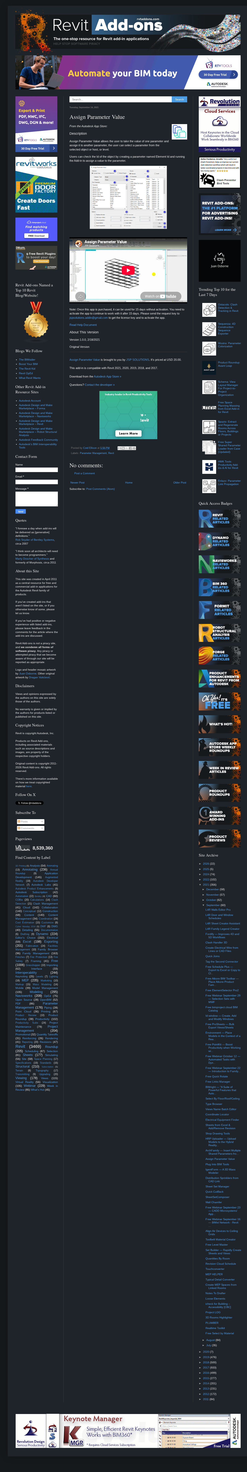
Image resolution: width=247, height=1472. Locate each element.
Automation (21, 896)
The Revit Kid (27, 368)
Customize (47, 922)
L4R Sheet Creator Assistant (223, 923)
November (213, 894)
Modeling (36, 992)
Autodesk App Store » (107, 376)
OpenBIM (46, 999)
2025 (206, 869)
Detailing (27, 929)
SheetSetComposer (217, 1197)
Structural (22, 1066)
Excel (27, 941)
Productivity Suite (26, 1022)
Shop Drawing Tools (218, 1133)
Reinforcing (29, 1038)
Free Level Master (217, 1244)
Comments (27, 828)
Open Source (23, 999)
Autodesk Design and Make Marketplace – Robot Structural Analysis (38, 432)
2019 (206, 1357)
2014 (206, 1383)
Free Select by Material (220, 1333)
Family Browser (48, 949)
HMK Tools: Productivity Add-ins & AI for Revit (228, 465)
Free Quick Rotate (217, 1076)
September (213, 905)
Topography (42, 1070)
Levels (39, 976)
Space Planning (43, 1059)
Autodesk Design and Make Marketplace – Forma (35, 407)
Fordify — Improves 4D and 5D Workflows (222, 935)
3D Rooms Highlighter (219, 1317)
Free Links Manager (218, 1081)
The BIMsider (27, 359)
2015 (206, 1378)
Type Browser (214, 1103)
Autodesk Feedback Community (38, 439)
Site (24, 1058)
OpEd (47, 995)
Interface (36, 968)
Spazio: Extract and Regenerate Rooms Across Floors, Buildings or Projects (228, 428)
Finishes (20, 957)
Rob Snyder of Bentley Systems (34, 539)
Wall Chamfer (214, 1202)
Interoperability (26, 972)
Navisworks (23, 996)
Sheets (28, 1055)
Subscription (47, 1067)
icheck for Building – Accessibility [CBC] (218, 1305)
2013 (206, 1388)
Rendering (51, 1038)
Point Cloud (23, 1011)
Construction (50, 911)
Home (129, 482)
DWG (54, 926)
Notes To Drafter (216, 1293)
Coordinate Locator (217, 1114)
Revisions (46, 1041)
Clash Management (45, 903)
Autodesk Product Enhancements (34, 888)
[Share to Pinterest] (134, 448)
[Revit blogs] (36, 342)
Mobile (19, 987)
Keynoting (21, 976)
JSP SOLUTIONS (137, 359)
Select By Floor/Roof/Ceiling (223, 1098)
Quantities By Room (218, 1258)
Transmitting (22, 1074)
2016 (206, 1372)
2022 (206, 879)
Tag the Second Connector (222, 961)
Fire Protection (38, 957)
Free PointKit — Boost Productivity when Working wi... (223, 1048)
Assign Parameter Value (84, 359)
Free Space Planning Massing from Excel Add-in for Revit (229, 407)
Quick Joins (213, 956)
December (213, 889)
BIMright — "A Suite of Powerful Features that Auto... (221, 1090)
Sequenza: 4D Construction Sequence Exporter (226, 328)
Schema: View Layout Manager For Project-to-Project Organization (228, 388)
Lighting (53, 976)
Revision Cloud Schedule (221, 1263)
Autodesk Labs (41, 884)
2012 (206, 1393)
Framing (36, 961)
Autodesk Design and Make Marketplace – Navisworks (35, 414)
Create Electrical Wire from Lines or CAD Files (222, 949)
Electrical (52, 937)
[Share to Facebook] (130, 448)
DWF (43, 926)
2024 (206, 874)
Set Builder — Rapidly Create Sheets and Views (223, 1251)
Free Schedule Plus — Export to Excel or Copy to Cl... (223, 970)
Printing (45, 1011)
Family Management (36, 953)
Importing (52, 965)
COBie (19, 900)
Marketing (46, 980)
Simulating (51, 1055)
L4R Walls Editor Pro (218, 909)
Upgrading (44, 1074)
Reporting (27, 1042)
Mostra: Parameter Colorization (229, 345)
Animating (52, 865)
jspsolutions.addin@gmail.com (88, 317)
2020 (206, 1351)
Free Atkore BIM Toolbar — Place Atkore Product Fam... (222, 982)
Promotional (22, 1034)
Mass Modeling (42, 984)
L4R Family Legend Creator (222, 928)
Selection (52, 1051)
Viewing (21, 1078)
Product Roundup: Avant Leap (229, 364)
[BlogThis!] (123, 448)
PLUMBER (212, 1322)
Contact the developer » (100, 384)
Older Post (179, 482)
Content (29, 914)
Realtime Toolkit (215, 1328)
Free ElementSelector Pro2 (222, 990)
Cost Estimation (24, 922)
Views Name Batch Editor (221, 1109)
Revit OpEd (26, 373)
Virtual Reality (24, 1082)
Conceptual (29, 911)
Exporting (51, 941)
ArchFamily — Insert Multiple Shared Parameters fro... (223, 1152)
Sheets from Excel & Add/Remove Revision (220, 1126)
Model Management (45, 987)
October (211, 899)
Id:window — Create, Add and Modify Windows (221, 1017)
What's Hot (37, 1089)
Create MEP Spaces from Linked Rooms (221, 1286)
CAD (49, 896)
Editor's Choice (25, 937)
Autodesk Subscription (31, 892)
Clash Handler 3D (216, 942)
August (211, 1340)
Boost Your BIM (28, 364)
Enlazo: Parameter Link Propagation (229, 482)
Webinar (30, 1086)
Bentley (38, 896)
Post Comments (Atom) (100, 488)
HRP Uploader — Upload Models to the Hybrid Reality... (221, 1142)
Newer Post (77, 482)
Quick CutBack (214, 1191)
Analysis (35, 865)
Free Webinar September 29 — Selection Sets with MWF (223, 999)
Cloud (26, 907)
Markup (19, 984)
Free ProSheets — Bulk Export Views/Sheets (220, 1026)
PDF (18, 1003)
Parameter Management (93, 453)
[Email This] (119, 448)
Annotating (29, 869)
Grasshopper (33, 965)
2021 (206, 884)
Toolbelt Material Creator (221, 1239)
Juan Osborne (27, 673)
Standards (45, 1063)
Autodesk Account (30, 400)
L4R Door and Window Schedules (219, 916)
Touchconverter (215, 1268)
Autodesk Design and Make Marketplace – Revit (35, 422)
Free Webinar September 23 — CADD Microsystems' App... (223, 1211)
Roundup (51, 1047)
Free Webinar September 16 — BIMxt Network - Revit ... (223, 1222)
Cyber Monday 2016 (25, 926)
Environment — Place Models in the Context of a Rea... (223, 1036)
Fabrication (32, 946)
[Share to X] (127, 448)
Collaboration (50, 907)
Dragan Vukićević (39, 677)
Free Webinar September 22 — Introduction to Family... (223, 1069)
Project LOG (213, 1312)
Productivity (42, 1019)
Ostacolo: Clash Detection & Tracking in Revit (228, 308)
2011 (206, 1399)
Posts (24, 821)
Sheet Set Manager (217, 1186)
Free (54, 961)
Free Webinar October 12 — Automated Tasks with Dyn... (223, 1059)
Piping (48, 1007)
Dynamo (42, 934)
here (29, 786)
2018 (206, 1362)
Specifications (23, 1063)
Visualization (50, 1082)
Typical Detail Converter (220, 1279)
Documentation (49, 930)
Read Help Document (83, 324)
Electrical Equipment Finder (222, 1119)
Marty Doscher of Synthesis (32, 558)
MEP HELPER (214, 1274)
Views (44, 1078)
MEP (25, 980)
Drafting (24, 934)
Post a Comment (84, 473)
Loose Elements (215, 1298)
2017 (206, 1367)
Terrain (19, 1070)
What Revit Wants (30, 377)
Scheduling (31, 1051)
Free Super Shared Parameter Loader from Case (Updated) (229, 447)
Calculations (37, 900)
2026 (206, 863)
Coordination (46, 918)
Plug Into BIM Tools (217, 1164)
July (209, 1345)
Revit (111, 453)
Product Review (25, 1015)
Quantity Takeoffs (47, 1034)
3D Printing (20, 866)
